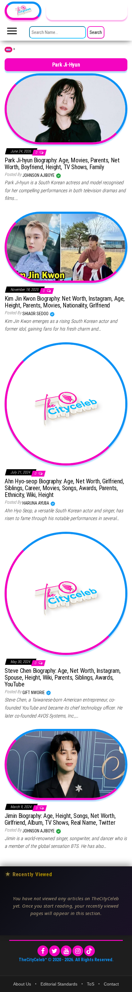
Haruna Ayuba (36, 503)
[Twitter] (54, 950)
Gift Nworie (34, 692)
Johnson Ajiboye (39, 175)
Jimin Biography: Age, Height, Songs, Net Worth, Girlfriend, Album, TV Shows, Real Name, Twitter (60, 819)
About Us (22, 984)
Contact (111, 984)
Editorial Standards (59, 984)
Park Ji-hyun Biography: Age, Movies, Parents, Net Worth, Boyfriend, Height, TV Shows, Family (62, 164)
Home (8, 49)
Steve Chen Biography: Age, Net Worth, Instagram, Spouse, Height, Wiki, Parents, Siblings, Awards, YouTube (63, 677)
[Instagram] (77, 950)
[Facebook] (42, 950)
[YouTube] (66, 950)
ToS (90, 984)
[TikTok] (89, 950)
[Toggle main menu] (12, 33)
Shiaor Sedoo (35, 313)
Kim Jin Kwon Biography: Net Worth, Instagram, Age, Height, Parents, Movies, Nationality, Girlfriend (65, 302)
